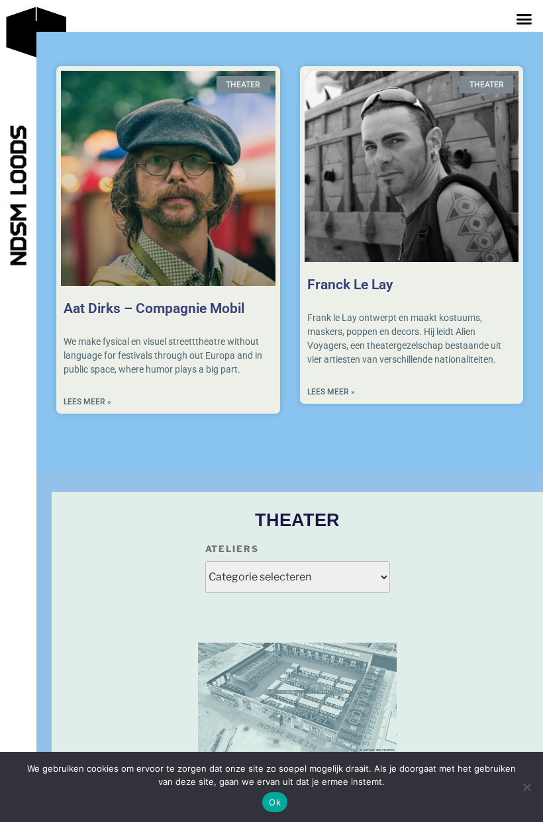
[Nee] (526, 787)
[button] (523, 19)
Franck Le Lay (350, 285)
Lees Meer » (87, 401)
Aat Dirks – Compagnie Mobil (154, 308)
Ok (275, 802)
